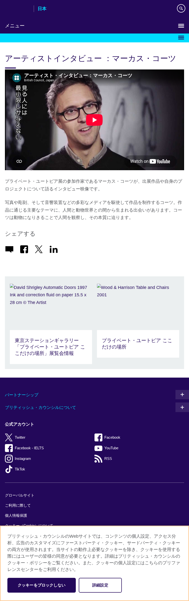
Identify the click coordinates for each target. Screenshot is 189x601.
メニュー (15, 25)
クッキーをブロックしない (41, 585)
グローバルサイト (19, 495)
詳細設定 (100, 585)
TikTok (20, 469)
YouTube (111, 448)
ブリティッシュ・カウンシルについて (40, 407)
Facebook (112, 437)
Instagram (23, 458)
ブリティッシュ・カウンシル (17, 9)
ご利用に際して (18, 505)
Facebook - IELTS (29, 448)
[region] (94, 563)
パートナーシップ (21, 395)
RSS (108, 458)
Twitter (20, 437)
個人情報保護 (16, 515)
